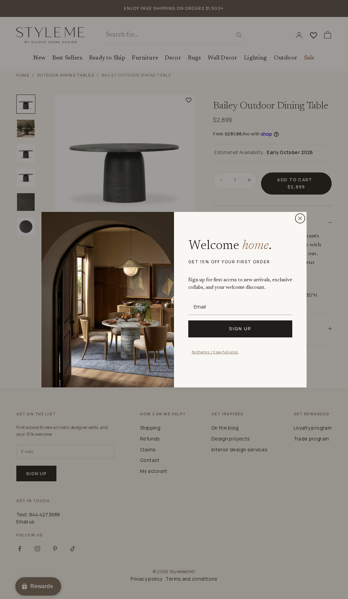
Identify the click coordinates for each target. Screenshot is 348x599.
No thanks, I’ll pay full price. (215, 351)
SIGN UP (240, 329)
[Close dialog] (300, 218)
